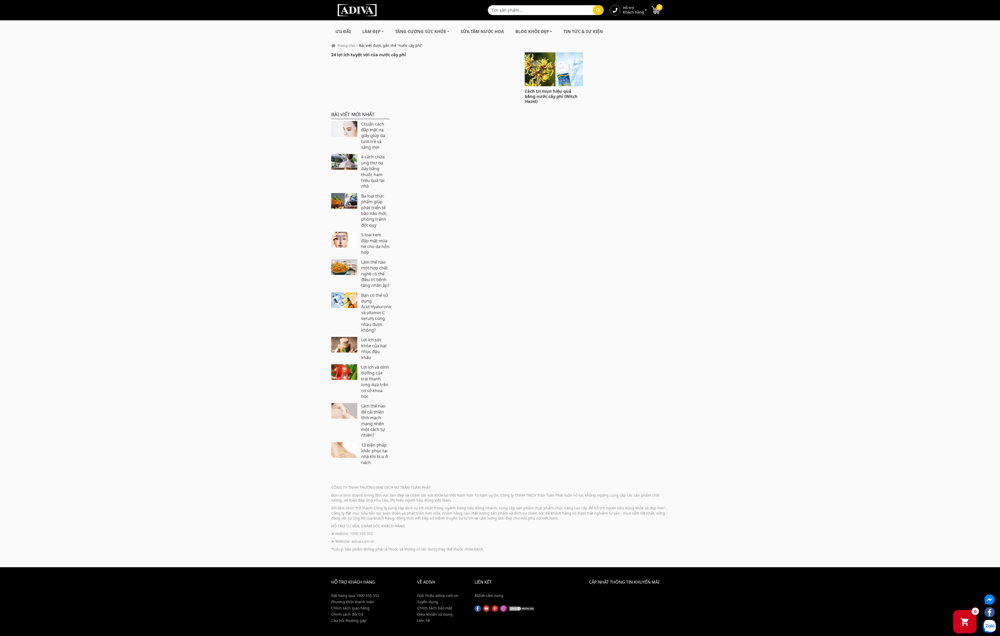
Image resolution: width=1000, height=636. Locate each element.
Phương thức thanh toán (352, 601)
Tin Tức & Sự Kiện (583, 31)
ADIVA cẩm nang (488, 595)
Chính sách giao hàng (350, 608)
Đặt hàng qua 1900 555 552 (355, 595)
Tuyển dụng (427, 601)
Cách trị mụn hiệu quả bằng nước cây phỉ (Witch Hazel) (551, 96)
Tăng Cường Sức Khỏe (420, 31)
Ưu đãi (343, 31)
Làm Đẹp (371, 31)
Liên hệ (423, 620)
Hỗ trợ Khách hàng (633, 10)
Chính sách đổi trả (347, 614)
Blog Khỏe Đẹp (532, 31)
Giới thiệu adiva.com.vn (437, 595)
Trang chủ (346, 45)
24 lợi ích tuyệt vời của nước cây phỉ (368, 55)
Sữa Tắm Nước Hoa (482, 31)
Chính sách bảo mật (434, 608)
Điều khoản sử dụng (435, 614)
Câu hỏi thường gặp (348, 620)
